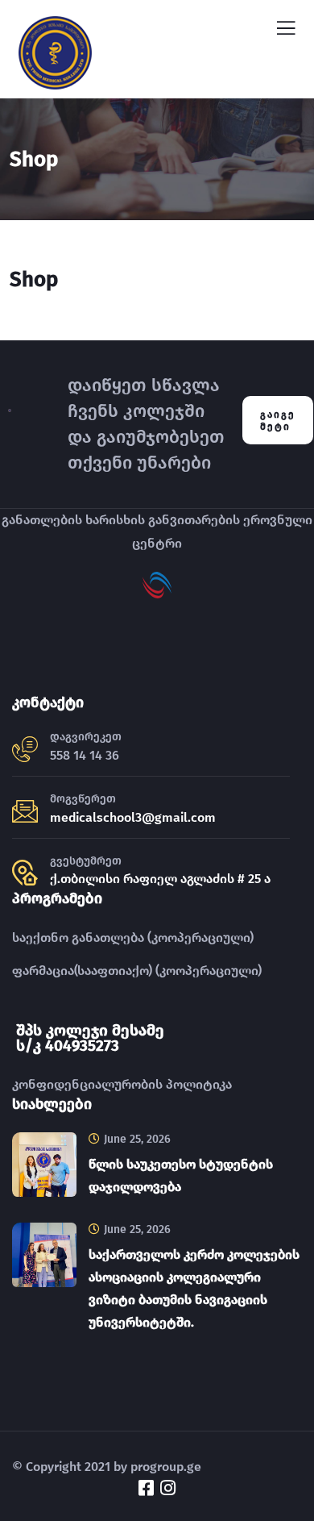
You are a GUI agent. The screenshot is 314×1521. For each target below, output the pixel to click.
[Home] (9, 420)
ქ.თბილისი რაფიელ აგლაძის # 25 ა (160, 878)
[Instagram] (168, 1488)
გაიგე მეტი (277, 420)
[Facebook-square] (146, 1488)
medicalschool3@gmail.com (133, 817)
